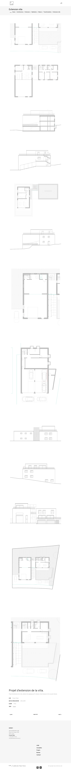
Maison (40, 12)
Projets (38, 750)
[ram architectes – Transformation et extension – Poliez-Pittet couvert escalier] (35, 200)
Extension (27, 12)
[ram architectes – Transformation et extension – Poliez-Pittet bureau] (35, 81)
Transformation (47, 12)
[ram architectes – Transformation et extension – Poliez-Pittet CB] (35, 160)
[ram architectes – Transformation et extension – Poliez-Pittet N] (35, 434)
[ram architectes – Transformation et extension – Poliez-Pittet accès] (35, 41)
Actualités (39, 748)
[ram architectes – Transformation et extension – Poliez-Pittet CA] (35, 120)
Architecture (20, 12)
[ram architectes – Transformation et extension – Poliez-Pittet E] (35, 239)
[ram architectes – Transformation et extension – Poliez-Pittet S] (35, 513)
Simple (14, 706)
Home (13, 12)
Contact (39, 755)
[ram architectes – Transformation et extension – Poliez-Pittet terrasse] (35, 649)
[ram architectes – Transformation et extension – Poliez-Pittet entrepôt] (35, 298)
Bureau (38, 752)
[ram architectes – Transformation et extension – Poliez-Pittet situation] (35, 571)
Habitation (34, 12)
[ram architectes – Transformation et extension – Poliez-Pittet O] (35, 473)
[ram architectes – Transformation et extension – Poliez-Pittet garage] (35, 375)
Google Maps (12, 735)
